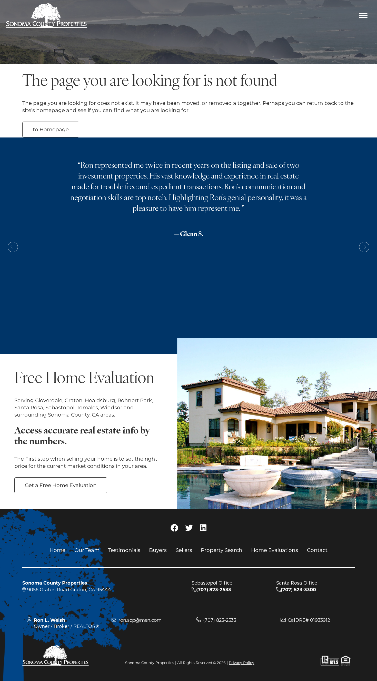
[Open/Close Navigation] (363, 16)
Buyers (158, 550)
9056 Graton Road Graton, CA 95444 (68, 590)
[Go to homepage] (46, 15)
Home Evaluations (274, 550)
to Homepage (51, 129)
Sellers (184, 550)
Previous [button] (13, 247)
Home (57, 550)
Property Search (221, 550)
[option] (188, 220)
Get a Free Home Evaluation (61, 485)
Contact (317, 550)
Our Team (87, 550)
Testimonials (124, 550)
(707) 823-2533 (219, 620)
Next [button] (364, 247)
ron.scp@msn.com (140, 620)
